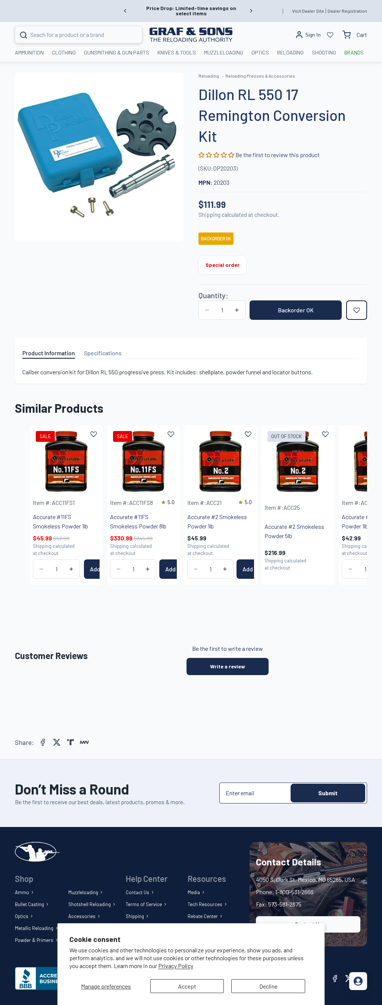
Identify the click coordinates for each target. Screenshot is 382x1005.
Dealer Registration (347, 10)
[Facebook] (42, 742)
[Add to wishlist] (356, 310)
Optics (21, 916)
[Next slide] (251, 11)
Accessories (82, 916)
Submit (328, 792)
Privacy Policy (175, 965)
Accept (187, 986)
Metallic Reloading (34, 928)
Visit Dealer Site (308, 10)
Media (194, 892)
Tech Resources (205, 904)
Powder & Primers (34, 940)
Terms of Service (144, 904)
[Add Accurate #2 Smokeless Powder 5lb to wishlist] (325, 434)
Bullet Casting (29, 904)
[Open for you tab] (358, 981)
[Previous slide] (125, 11)
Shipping (135, 916)
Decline (268, 986)
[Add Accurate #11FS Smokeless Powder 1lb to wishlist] (93, 434)
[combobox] (69, 34)
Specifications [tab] (103, 352)
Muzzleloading (83, 892)
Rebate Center (203, 916)
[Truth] (70, 742)
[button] (216, 154)
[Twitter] (56, 742)
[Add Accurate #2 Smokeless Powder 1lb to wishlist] (248, 434)
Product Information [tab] (48, 352)
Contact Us (137, 892)
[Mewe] (84, 742)
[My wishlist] (330, 34)
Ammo (22, 892)
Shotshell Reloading (89, 904)
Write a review (227, 666)
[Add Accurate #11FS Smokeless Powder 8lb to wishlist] (171, 434)
